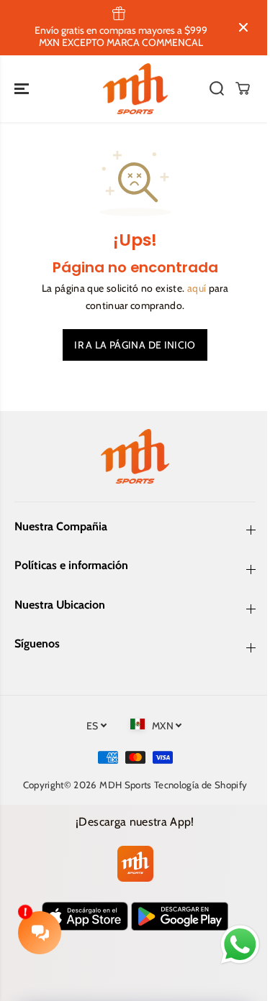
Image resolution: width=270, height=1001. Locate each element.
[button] (23, 89)
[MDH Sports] (135, 89)
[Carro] (243, 88)
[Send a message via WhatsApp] (240, 944)
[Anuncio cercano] (243, 27)
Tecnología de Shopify (200, 784)
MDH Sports (125, 784)
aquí (196, 288)
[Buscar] (217, 88)
